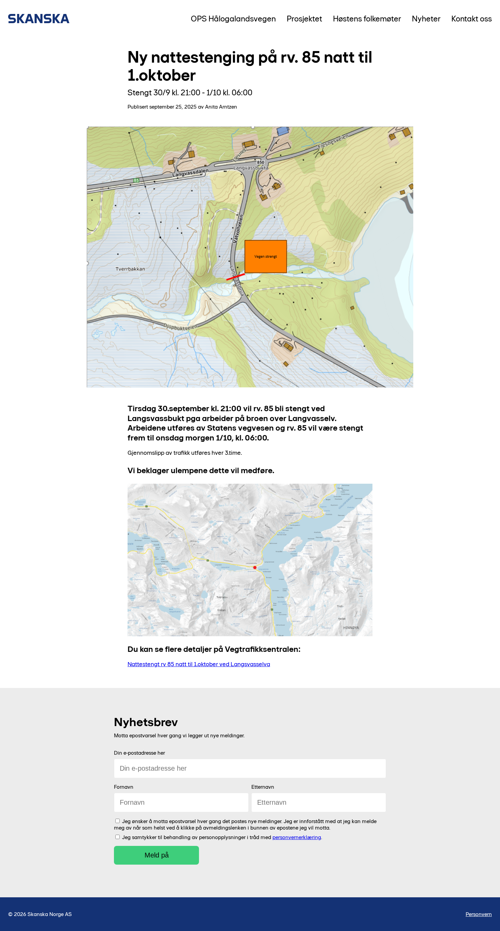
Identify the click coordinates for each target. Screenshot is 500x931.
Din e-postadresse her (139, 753)
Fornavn (123, 787)
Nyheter (426, 18)
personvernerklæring (296, 837)
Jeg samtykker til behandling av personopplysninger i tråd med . (222, 837)
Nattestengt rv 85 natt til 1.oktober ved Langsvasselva (199, 664)
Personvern (479, 914)
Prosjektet (304, 18)
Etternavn (262, 787)
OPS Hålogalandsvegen (233, 18)
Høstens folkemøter (367, 18)
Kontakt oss (471, 18)
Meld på (157, 855)
